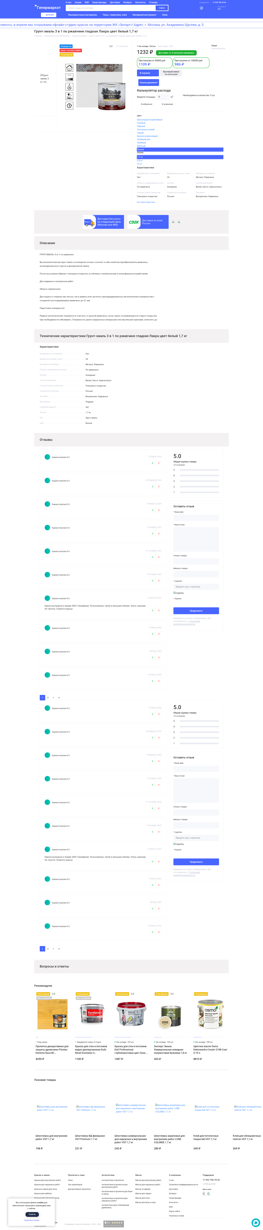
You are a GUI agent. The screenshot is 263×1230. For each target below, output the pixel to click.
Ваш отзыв (180, 525)
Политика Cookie (31, 1220)
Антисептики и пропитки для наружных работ (115, 1199)
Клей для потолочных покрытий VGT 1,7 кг (205, 1137)
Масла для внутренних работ (148, 1180)
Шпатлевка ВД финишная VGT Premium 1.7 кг (90, 1137)
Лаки (70, 1180)
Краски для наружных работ (47, 1184)
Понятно (32, 1214)
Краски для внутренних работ (47, 1180)
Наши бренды (99, 2)
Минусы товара (180, 568)
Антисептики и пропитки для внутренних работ (115, 1185)
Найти (162, 8)
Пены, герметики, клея (115, 15)
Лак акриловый (75, 1184)
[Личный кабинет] (195, 8)
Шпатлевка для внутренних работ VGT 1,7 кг (51, 1137)
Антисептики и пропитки (113, 1180)
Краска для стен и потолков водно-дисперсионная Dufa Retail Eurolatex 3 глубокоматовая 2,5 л (91, 1050)
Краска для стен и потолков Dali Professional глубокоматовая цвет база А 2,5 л (131, 1050)
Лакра (214, 45)
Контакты (140, 2)
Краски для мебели (43, 1193)
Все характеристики (146, 202)
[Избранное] (208, 8)
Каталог (50, 15)
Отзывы (153, 2)
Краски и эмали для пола (45, 1189)
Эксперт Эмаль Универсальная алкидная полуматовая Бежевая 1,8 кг (170, 1049)
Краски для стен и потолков (46, 1198)
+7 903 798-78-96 (219, 2)
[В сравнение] (62, 994)
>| (59, 698)
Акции (78, 2)
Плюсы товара (180, 556)
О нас (171, 1180)
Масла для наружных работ (147, 1184)
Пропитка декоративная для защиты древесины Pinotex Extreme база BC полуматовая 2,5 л (52, 1050)
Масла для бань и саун (145, 1202)
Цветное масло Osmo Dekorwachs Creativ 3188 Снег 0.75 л (210, 1049)
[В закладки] (67, 994)
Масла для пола (142, 1198)
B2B (87, 2)
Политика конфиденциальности (183, 1184)
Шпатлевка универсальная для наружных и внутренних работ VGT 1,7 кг (131, 1139)
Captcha (178, 581)
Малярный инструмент (144, 15)
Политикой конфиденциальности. (186, 622)
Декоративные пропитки (79, 1189)
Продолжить (196, 611)
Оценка (178, 598)
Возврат (127, 2)
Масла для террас (143, 1193)
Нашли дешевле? (149, 82)
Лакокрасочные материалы (82, 15)
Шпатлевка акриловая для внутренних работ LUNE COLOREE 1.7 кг (169, 1139)
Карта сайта (174, 1211)
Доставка (115, 2)
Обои (164, 15)
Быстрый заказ (171, 72)
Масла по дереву (142, 1189)
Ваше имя (179, 512)
